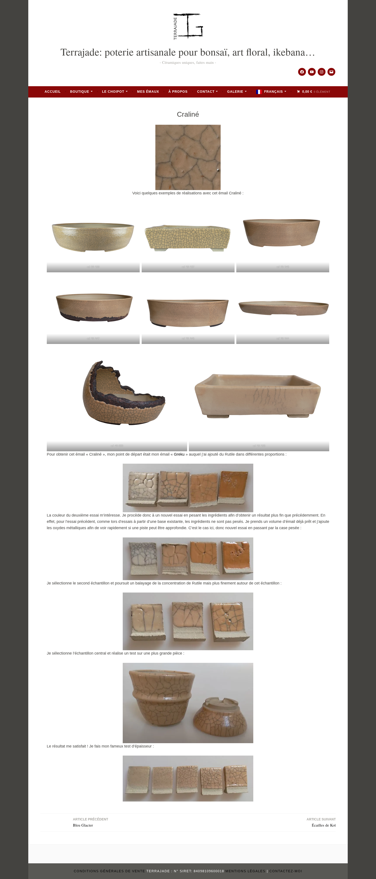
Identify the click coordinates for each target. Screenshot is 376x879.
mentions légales (245, 871)
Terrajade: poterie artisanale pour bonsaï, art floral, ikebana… (187, 51)
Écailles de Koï (321, 822)
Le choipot (113, 91)
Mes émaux (148, 91)
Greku (179, 454)
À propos (178, 91)
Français (273, 91)
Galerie (235, 91)
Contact (206, 91)
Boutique (79, 91)
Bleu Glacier (90, 822)
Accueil (53, 91)
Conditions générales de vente (109, 871)
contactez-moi (285, 871)
